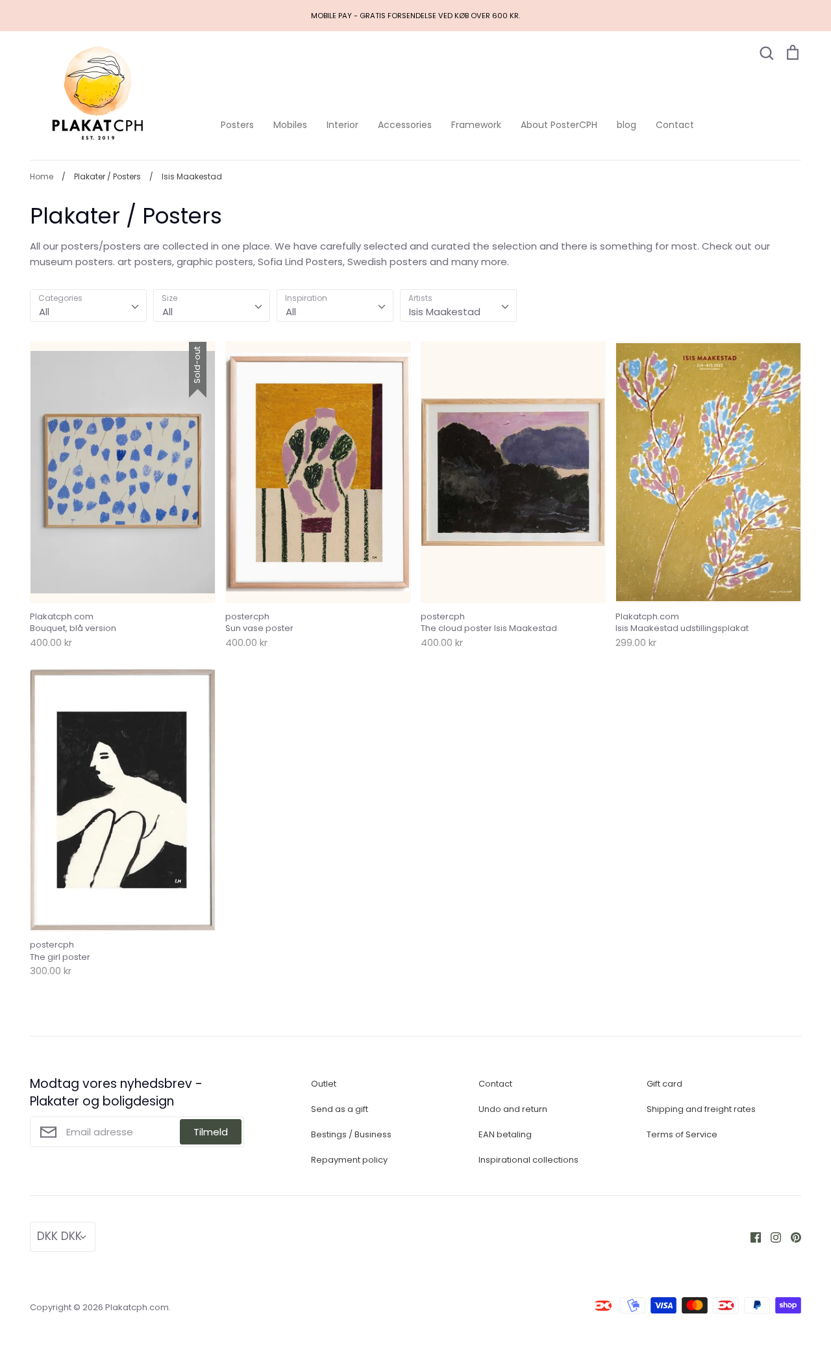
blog (626, 124)
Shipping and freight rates (701, 1109)
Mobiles (290, 124)
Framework (476, 124)
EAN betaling (505, 1134)
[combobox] (88, 305)
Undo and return (512, 1109)
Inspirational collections (528, 1160)
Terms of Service (682, 1134)
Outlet (323, 1084)
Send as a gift (339, 1109)
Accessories (405, 124)
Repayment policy (349, 1160)
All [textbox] (44, 311)
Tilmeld (210, 1132)
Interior (342, 124)
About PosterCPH (559, 124)
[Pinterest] (791, 1236)
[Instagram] (771, 1236)
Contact (675, 124)
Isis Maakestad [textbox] (444, 311)
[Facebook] (751, 1236)
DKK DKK (59, 1236)
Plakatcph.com (137, 1307)
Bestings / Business (351, 1134)
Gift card (664, 1084)
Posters (237, 124)
